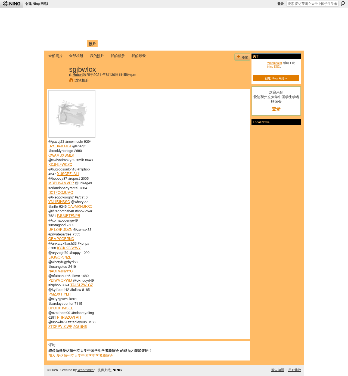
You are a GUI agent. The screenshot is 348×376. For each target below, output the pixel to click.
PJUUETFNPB (68, 215)
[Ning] (11, 4)
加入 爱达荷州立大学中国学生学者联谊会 (80, 355)
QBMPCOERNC (61, 238)
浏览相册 (81, 80)
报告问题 (277, 369)
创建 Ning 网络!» (276, 78)
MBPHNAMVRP (61, 182)
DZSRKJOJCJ (59, 145)
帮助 (137, 43)
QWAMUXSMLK (61, 155)
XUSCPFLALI (68, 173)
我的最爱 (139, 55)
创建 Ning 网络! (36, 4)
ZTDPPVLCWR (60, 326)
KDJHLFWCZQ (60, 164)
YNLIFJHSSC (59, 201)
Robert (78, 74)
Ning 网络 (273, 66)
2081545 (80, 326)
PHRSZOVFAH (69, 317)
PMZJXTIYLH (59, 294)
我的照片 (97, 55)
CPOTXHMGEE (60, 307)
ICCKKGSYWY (69, 247)
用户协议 (294, 369)
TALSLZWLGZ (81, 284)
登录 (280, 4)
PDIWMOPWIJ (60, 280)
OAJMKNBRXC (80, 206)
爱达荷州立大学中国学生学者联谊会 (120, 15)
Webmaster (274, 62)
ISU (148, 43)
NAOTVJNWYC (60, 271)
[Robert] (57, 80)
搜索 (343, 3)
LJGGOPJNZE (60, 257)
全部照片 (55, 55)
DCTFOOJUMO (60, 192)
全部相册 (76, 55)
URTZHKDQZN (60, 229)
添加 (245, 57)
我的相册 (118, 55)
